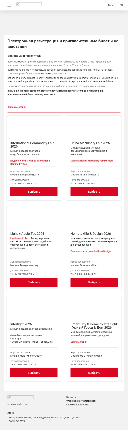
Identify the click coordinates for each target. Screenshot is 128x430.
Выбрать (34, 191)
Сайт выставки (78, 341)
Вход (111, 5)
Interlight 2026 (21, 324)
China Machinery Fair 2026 (90, 143)
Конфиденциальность (77, 404)
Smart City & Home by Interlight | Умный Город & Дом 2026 (93, 325)
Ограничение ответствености (81, 401)
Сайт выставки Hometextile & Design (90, 251)
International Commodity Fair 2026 (32, 144)
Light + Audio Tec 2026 (27, 234)
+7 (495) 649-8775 (16, 421)
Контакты (71, 397)
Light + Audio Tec (19, 238)
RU (121, 5)
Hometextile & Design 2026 (90, 234)
